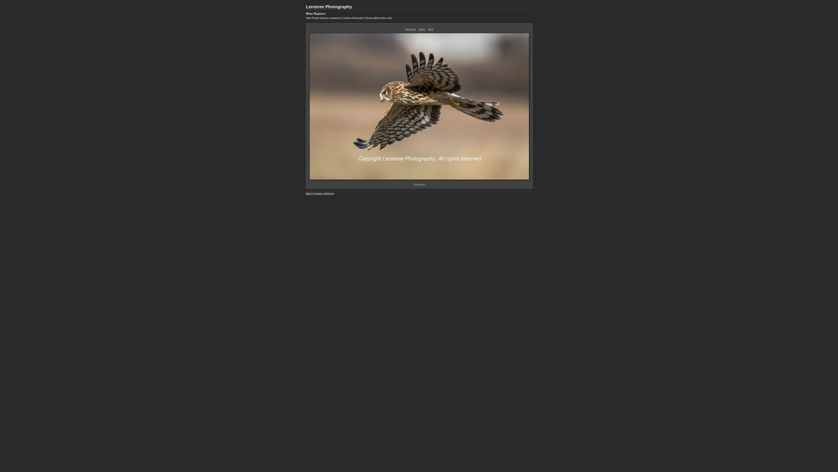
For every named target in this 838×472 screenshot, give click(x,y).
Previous (410, 29)
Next (430, 29)
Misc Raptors (316, 13)
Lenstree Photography (329, 6)
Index (422, 29)
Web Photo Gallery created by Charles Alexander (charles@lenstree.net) (349, 18)
